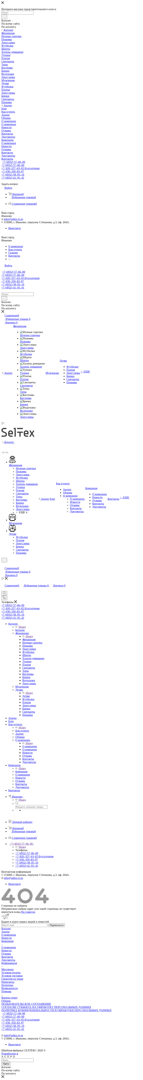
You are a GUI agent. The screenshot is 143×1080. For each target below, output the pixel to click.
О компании (29, 746)
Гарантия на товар (12, 978)
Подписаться (56, 925)
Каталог (20, 630)
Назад (22, 626)
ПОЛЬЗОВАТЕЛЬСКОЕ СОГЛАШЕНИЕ (26, 1003)
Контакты (7, 956)
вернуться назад (10, 911)
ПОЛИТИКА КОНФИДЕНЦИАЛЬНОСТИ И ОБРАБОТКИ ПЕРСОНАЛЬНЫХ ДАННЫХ (56, 1010)
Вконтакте (14, 228)
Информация (9, 963)
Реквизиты (7, 981)
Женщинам (29, 639)
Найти (6, 1064)
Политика (7, 985)
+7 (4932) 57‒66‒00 (13, 161)
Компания (21, 771)
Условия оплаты (11, 972)
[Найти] (4, 16)
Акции (5, 931)
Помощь (6, 991)
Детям (26, 696)
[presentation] (3, 452)
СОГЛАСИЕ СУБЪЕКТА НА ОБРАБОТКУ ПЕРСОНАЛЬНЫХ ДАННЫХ (46, 1007)
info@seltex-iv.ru (13, 219)
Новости (6, 937)
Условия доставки (12, 975)
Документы (8, 959)
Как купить (22, 730)
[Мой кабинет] (3, 564)
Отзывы (6, 953)
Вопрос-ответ (9, 997)
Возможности (9, 988)
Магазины (7, 969)
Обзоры (6, 1000)
